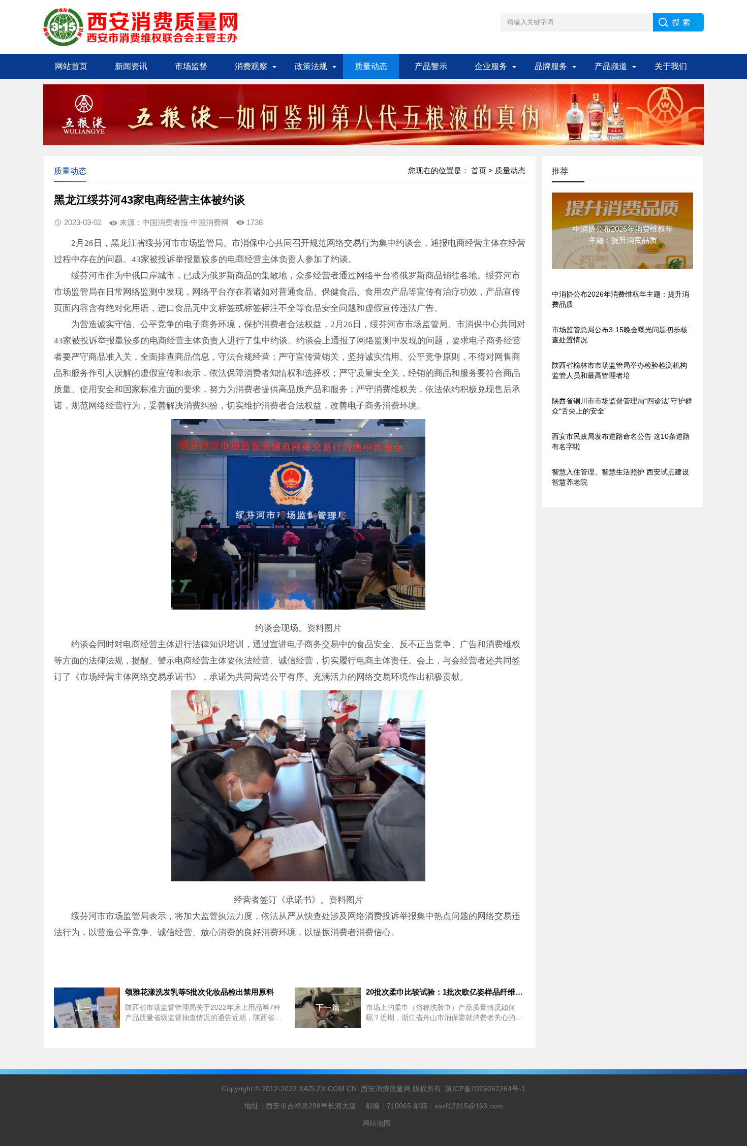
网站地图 (376, 1123)
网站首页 (71, 66)
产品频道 (611, 66)
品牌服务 (551, 66)
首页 (478, 170)
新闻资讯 (131, 66)
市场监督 (191, 66)
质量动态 (371, 66)
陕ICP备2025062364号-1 (485, 1089)
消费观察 (251, 66)
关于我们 (671, 66)
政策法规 (311, 66)
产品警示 (431, 66)
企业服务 (491, 66)
